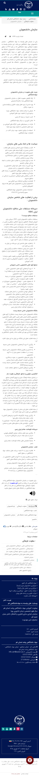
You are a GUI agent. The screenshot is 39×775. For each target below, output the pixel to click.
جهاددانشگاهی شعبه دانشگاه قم (27, 515)
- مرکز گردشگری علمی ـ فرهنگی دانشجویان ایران (20, 546)
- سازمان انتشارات (29, 557)
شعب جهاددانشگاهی (30, 510)
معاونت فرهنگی (29, 21)
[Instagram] (24, 9)
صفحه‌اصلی (32, 19)
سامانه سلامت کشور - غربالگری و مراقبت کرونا (23, 591)
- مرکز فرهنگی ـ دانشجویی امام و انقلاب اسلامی (20, 549)
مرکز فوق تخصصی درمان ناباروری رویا (24, 611)
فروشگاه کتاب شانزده (30, 596)
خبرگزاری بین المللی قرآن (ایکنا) (27, 588)
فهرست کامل (7, 600)
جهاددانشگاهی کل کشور (29, 583)
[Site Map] (9, 9)
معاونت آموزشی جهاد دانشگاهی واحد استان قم (20, 608)
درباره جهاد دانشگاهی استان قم (16, 19)
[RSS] (6, 9)
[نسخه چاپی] (10, 36)
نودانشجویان (11, 506)
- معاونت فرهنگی (29, 541)
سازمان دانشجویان (9, 515)
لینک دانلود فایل (32, 500)
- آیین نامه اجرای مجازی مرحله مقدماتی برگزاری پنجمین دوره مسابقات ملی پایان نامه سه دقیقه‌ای (18, 564)
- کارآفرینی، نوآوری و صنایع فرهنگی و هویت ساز (20, 551)
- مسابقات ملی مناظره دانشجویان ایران (21, 567)
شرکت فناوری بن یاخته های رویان (26, 593)
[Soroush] (17, 9)
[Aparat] (20, 9)
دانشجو (34, 519)
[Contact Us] (13, 9)
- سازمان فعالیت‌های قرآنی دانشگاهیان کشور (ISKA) (19, 554)
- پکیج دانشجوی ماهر (25, 570)
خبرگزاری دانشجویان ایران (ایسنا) (27, 585)
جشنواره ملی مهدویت (29, 619)
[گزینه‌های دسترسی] (30, 760)
